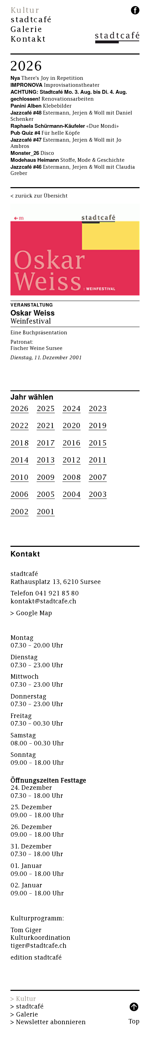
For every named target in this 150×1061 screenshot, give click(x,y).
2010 (19, 478)
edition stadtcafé (36, 957)
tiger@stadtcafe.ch (38, 946)
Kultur (24, 10)
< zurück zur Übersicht (39, 196)
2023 (98, 409)
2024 (71, 409)
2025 (46, 409)
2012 (71, 460)
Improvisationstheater (54, 85)
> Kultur (23, 999)
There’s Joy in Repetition (46, 78)
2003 (98, 495)
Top (134, 1021)
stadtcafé (31, 20)
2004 (71, 495)
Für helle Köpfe (45, 133)
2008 (71, 478)
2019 (98, 426)
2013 (46, 460)
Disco (32, 153)
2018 (19, 443)
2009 (46, 478)
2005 (46, 495)
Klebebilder (41, 106)
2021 (46, 426)
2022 (19, 426)
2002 (19, 512)
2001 (46, 512)
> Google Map (31, 613)
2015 (98, 443)
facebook (135, 10)
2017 (46, 443)
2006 (19, 495)
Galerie (26, 29)
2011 (98, 460)
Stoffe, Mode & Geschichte (67, 160)
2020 (71, 426)
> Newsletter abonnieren (48, 1022)
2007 (98, 478)
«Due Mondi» (64, 126)
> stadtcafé (27, 1006)
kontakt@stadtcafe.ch (43, 601)
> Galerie (24, 1014)
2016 (71, 443)
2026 (26, 66)
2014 (19, 460)
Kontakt (28, 39)
